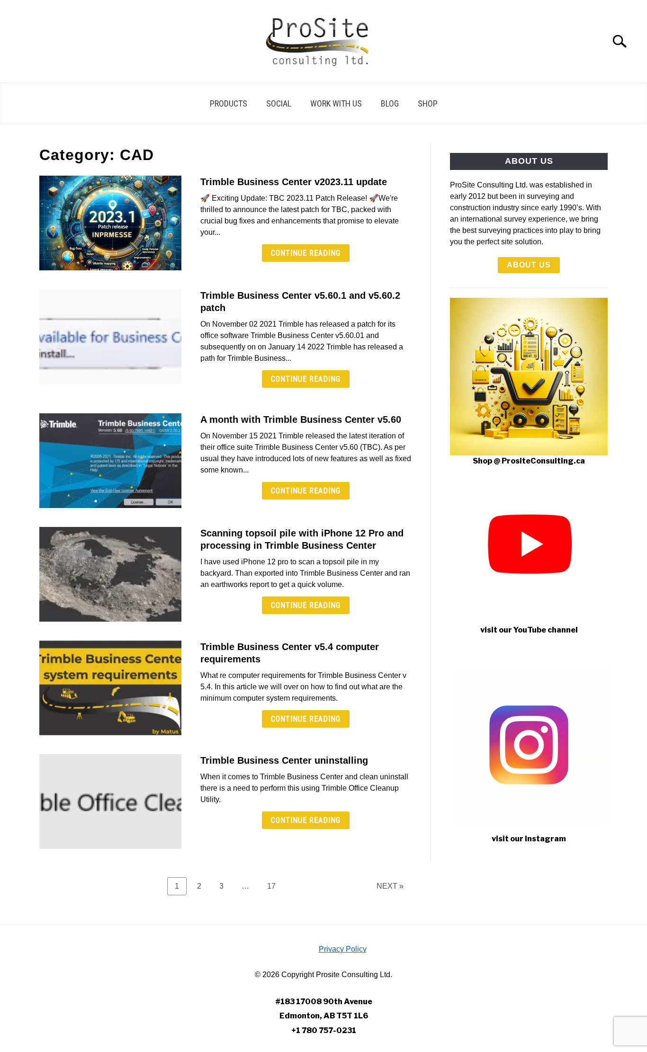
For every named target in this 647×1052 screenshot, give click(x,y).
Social (278, 103)
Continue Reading (306, 253)
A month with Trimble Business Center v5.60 (300, 419)
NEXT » (390, 886)
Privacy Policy (343, 949)
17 (275, 886)
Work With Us (336, 103)
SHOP (428, 103)
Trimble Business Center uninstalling (284, 760)
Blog (390, 103)
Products (228, 103)
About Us (529, 265)
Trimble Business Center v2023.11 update (293, 182)
